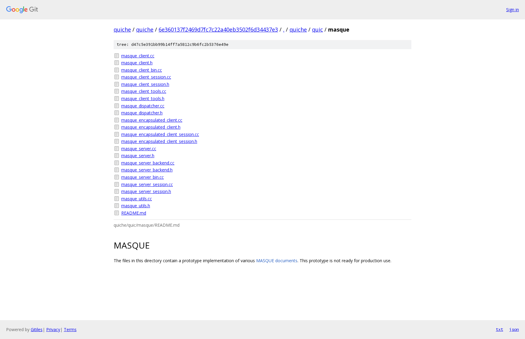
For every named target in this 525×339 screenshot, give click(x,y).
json (514, 329)
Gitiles (37, 329)
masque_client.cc (137, 56)
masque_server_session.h (146, 191)
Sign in (512, 9)
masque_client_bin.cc (141, 70)
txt (499, 329)
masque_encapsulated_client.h (150, 127)
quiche (122, 29)
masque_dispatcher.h (142, 113)
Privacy (53, 329)
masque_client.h (137, 63)
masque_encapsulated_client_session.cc (160, 134)
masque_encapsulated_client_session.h (159, 141)
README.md (133, 213)
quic (317, 29)
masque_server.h (137, 155)
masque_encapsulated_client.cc (151, 120)
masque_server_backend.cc (147, 163)
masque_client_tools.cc (143, 91)
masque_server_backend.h (147, 170)
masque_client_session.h (145, 84)
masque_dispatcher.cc (142, 106)
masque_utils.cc (136, 199)
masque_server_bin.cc (142, 177)
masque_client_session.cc (146, 77)
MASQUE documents (276, 260)
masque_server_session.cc (147, 184)
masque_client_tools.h (142, 98)
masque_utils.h (135, 205)
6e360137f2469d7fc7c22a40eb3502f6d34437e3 (218, 29)
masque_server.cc (138, 148)
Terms (70, 329)
